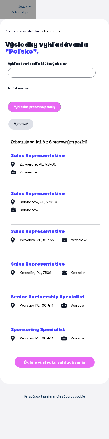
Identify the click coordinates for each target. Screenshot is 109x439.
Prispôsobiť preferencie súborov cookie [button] (54, 396)
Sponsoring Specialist (38, 329)
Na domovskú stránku (22, 31)
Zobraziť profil (22, 12)
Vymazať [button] (21, 124)
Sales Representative (38, 155)
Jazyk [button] (23, 6)
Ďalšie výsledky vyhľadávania (54, 362)
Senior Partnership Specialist (47, 297)
